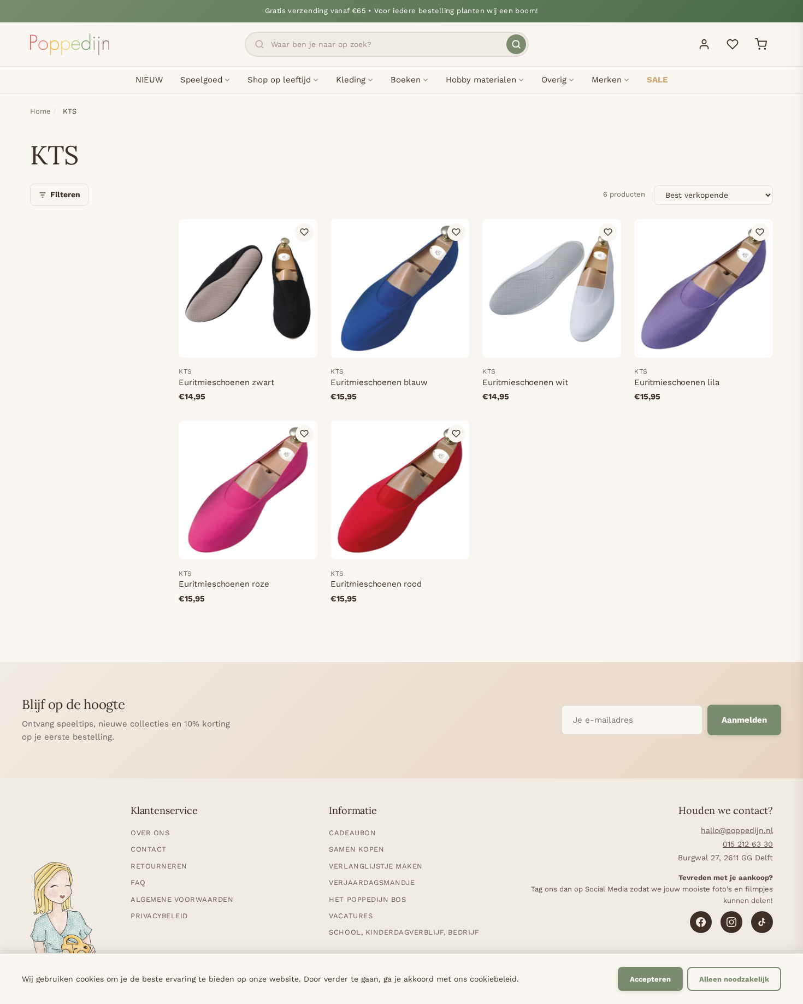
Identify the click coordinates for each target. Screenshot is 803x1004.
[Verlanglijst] (733, 44)
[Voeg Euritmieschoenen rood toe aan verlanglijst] (456, 433)
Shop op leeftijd (279, 80)
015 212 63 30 (748, 844)
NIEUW (149, 80)
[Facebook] (701, 922)
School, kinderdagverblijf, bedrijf (404, 932)
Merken (607, 80)
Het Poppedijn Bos (367, 899)
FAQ (138, 882)
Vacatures (351, 916)
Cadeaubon (352, 833)
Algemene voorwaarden (182, 899)
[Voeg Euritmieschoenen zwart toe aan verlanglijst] (304, 232)
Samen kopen (356, 849)
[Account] (704, 44)
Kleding (350, 80)
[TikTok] (762, 922)
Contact (149, 849)
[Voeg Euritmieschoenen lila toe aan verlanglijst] (760, 232)
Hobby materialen (481, 80)
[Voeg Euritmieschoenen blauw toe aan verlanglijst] (456, 232)
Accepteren (650, 979)
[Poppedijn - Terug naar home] (69, 44)
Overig (553, 80)
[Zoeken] (516, 44)
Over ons (150, 833)
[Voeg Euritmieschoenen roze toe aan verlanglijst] (304, 433)
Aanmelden (744, 720)
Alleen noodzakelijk (734, 979)
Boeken (406, 80)
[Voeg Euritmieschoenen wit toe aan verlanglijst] (608, 232)
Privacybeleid (159, 916)
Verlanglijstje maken (375, 866)
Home (40, 111)
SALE (657, 80)
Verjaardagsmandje (372, 882)
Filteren (65, 194)
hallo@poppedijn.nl (737, 830)
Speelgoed (201, 80)
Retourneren (159, 866)
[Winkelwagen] (761, 44)
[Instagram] (731, 922)
